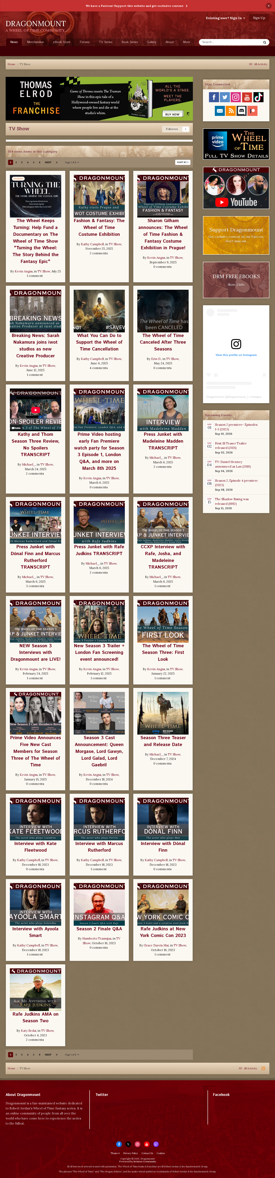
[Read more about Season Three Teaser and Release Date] (163, 713)
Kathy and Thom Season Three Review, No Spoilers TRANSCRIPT (35, 444)
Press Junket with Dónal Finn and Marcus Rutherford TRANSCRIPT (35, 557)
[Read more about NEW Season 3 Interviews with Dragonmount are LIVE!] (35, 621)
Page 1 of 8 (71, 162)
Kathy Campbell (92, 244)
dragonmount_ (237, 396)
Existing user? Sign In (224, 18)
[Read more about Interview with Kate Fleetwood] (35, 819)
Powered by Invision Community (137, 1161)
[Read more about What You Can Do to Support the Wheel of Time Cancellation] (99, 311)
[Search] (264, 42)
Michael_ (28, 464)
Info (241, 285)
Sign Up (259, 18)
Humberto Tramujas (96, 938)
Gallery (151, 42)
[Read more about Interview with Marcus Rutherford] (99, 819)
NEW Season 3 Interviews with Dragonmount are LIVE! (35, 653)
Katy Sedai (28, 1031)
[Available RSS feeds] (263, 1068)
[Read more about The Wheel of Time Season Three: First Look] (163, 621)
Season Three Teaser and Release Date (163, 741)
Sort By (182, 162)
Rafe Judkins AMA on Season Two (35, 1017)
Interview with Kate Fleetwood (35, 847)
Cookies (161, 1153)
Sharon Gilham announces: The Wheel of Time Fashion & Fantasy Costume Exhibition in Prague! (163, 234)
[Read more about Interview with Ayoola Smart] (35, 904)
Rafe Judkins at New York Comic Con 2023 (163, 932)
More (186, 42)
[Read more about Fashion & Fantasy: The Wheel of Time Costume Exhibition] (99, 196)
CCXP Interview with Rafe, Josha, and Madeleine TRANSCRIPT (163, 557)
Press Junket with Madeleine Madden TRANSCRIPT (163, 441)
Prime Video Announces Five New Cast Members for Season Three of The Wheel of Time (35, 751)
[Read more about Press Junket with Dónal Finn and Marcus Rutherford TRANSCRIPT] (35, 522)
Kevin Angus (24, 271)
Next (48, 162)
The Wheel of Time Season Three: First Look (163, 653)
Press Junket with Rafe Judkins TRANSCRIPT (99, 550)
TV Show (44, 271)
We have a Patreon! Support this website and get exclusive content (134, 6)
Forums (85, 42)
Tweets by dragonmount (113, 1102)
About (169, 42)
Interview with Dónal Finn (163, 847)
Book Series (130, 42)
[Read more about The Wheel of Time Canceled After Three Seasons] (163, 311)
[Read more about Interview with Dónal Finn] (163, 819)
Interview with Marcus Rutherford (99, 847)
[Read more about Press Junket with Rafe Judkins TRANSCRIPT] (99, 522)
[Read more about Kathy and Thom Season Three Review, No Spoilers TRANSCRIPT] (35, 410)
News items (248, 42)
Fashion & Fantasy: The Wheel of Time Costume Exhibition (99, 227)
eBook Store (61, 42)
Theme (114, 1153)
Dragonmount (215, 396)
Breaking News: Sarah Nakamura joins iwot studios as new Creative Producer (35, 345)
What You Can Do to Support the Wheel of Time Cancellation (99, 342)
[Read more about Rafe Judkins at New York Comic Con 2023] (163, 904)
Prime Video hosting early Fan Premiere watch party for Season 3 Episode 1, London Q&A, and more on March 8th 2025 (99, 451)
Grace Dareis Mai (156, 945)
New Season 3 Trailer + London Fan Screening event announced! (99, 653)
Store (232, 285)
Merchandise (35, 42)
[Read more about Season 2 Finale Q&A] (99, 904)
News (14, 42)
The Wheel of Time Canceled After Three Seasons (163, 342)
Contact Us (147, 1153)
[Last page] (57, 162)
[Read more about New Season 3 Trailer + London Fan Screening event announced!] (99, 621)
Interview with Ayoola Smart (35, 932)
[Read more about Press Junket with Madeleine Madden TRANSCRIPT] (163, 410)
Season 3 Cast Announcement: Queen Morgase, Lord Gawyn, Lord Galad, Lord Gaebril (99, 751)
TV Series (105, 42)
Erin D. (156, 359)
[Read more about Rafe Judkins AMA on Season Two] (35, 989)
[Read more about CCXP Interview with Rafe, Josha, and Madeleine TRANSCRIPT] (163, 522)
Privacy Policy (130, 1153)
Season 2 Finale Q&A (99, 929)
